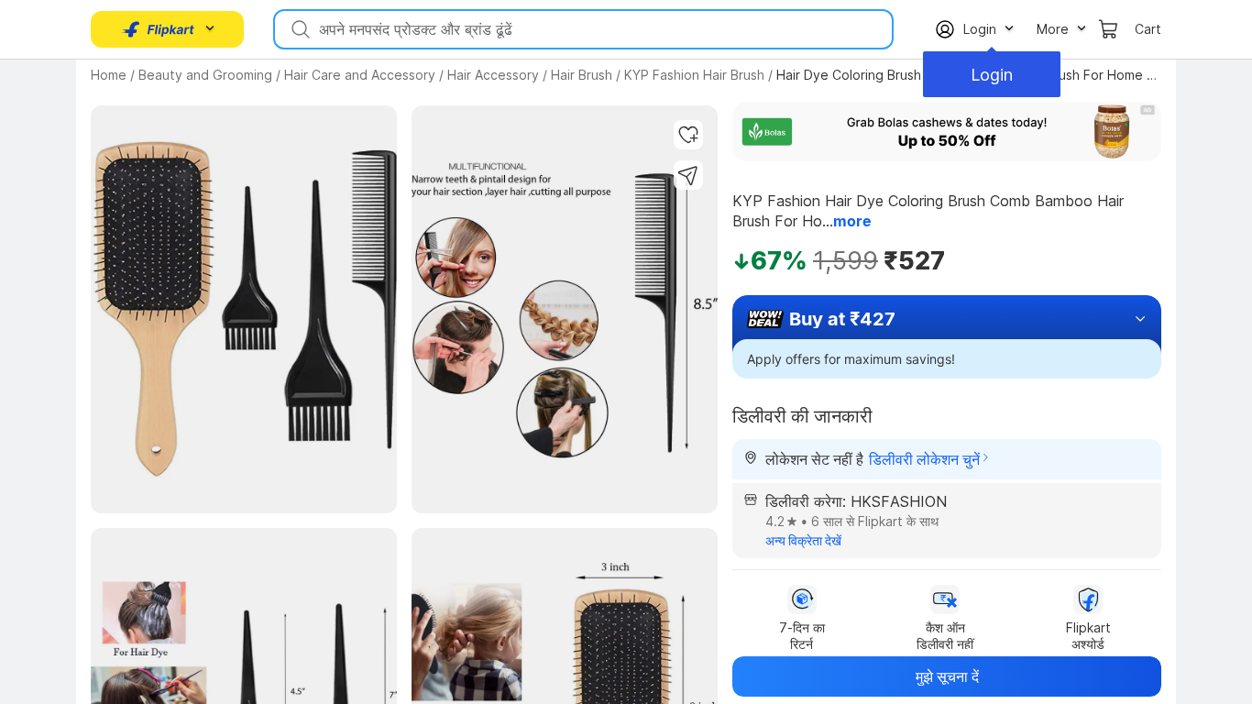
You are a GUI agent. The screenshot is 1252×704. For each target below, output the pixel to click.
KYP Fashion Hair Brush (694, 74)
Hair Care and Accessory (359, 74)
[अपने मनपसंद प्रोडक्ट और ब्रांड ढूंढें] (299, 29)
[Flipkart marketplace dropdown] (158, 29)
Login (992, 74)
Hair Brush (581, 74)
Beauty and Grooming (205, 74)
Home (108, 74)
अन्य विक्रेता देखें (803, 540)
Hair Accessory (493, 74)
